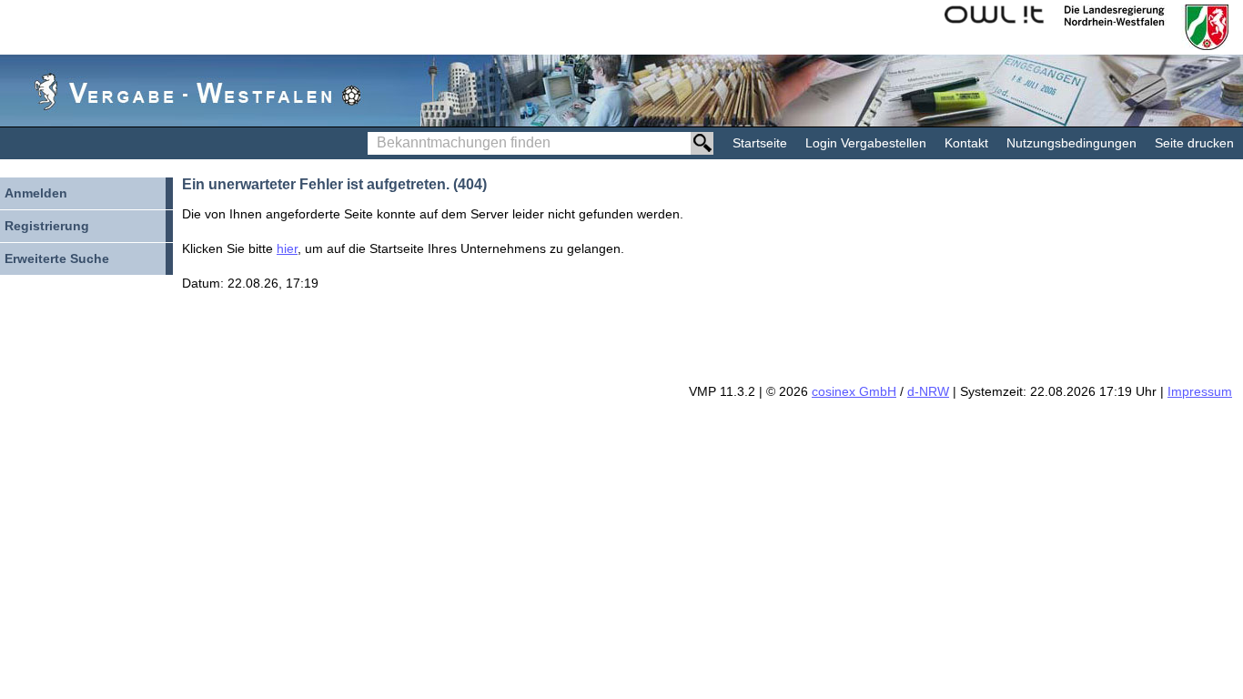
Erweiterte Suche (57, 258)
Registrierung (47, 225)
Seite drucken (1194, 143)
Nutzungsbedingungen (1071, 143)
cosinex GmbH (854, 391)
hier (287, 248)
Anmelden (36, 193)
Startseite (760, 143)
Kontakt (966, 143)
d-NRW (928, 391)
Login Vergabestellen (865, 143)
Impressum (1199, 391)
